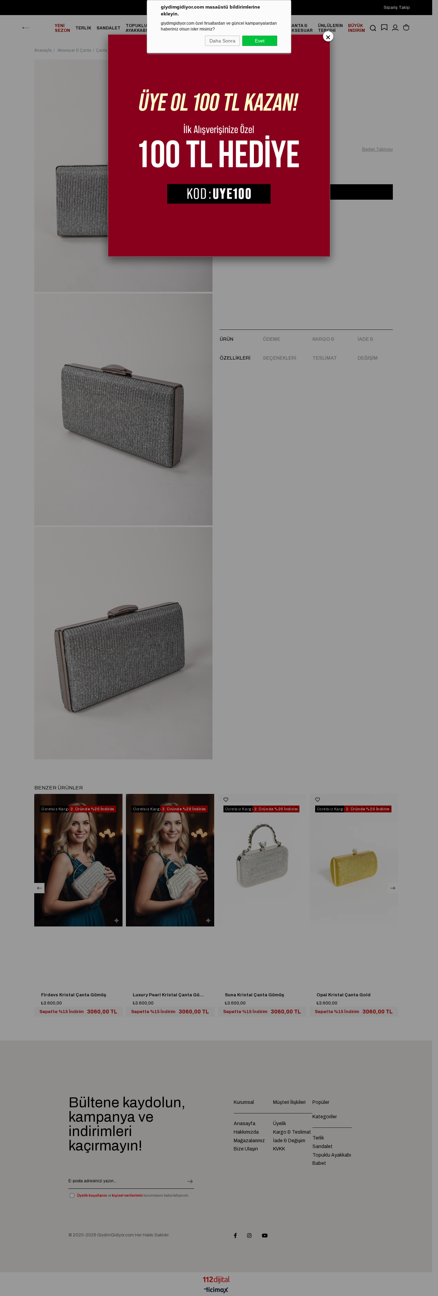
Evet (260, 40)
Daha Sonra (222, 40)
